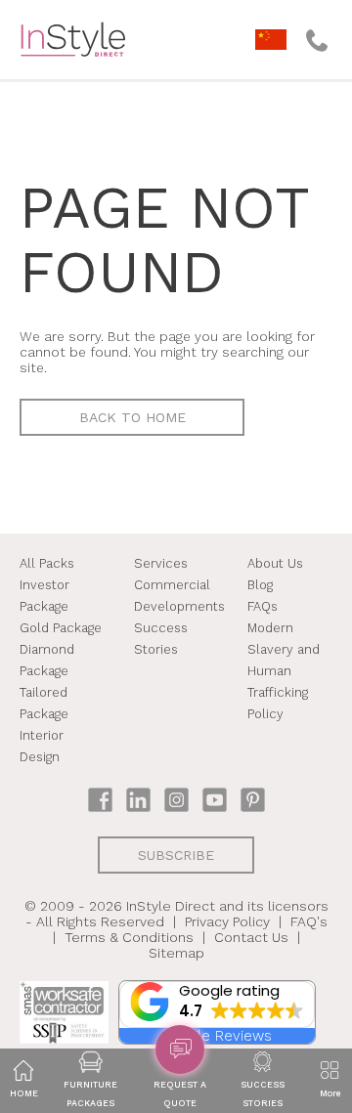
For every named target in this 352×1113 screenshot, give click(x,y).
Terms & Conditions (129, 937)
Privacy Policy (227, 921)
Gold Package (61, 628)
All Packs (47, 563)
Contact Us (251, 937)
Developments (179, 606)
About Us (275, 563)
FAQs (262, 606)
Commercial (172, 585)
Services (161, 563)
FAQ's (309, 921)
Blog (260, 585)
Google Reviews (217, 1036)
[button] (217, 1004)
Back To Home (132, 417)
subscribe (176, 855)
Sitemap (176, 953)
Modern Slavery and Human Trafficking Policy (283, 671)
